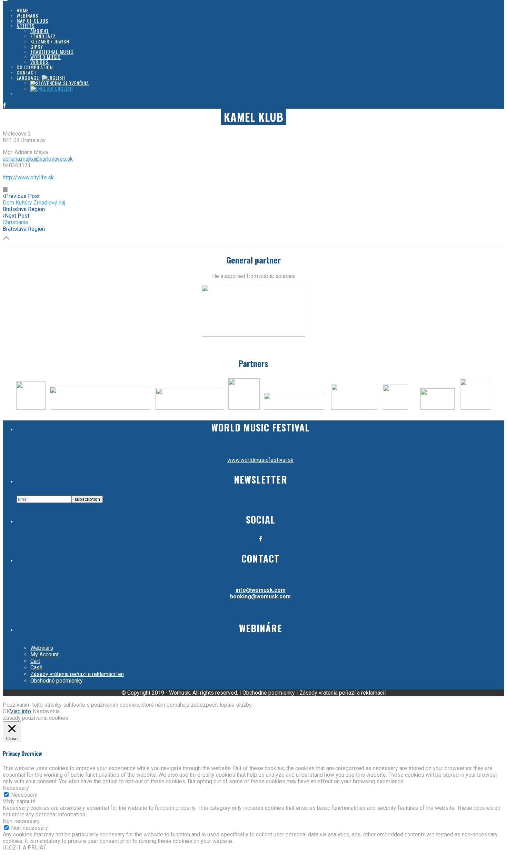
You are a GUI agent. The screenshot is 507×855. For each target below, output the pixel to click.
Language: (29, 77)
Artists (25, 25)
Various (39, 62)
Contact (27, 72)
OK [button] (6, 711)
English (63, 88)
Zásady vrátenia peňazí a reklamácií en (77, 674)
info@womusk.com (261, 590)
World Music (45, 56)
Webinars (27, 15)
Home (23, 10)
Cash (36, 667)
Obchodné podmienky (56, 680)
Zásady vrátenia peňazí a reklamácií (342, 692)
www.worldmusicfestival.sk (260, 460)
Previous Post (34, 199)
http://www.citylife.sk (28, 177)
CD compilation (35, 67)
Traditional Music (51, 51)
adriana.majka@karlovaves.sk (38, 159)
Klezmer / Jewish (49, 41)
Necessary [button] (16, 788)
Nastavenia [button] (46, 711)
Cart (35, 661)
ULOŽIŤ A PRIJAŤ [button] (25, 847)
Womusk (179, 692)
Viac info (20, 711)
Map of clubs (32, 20)
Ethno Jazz (43, 36)
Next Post (16, 219)
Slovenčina (75, 83)
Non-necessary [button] (21, 821)
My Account (44, 654)
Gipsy (36, 46)
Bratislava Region (24, 209)
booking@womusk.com (260, 596)
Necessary (24, 795)
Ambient (39, 30)
